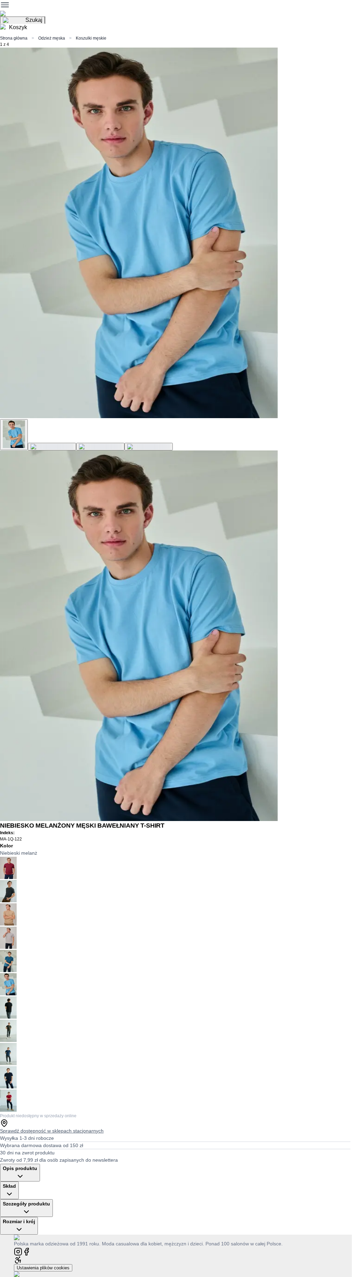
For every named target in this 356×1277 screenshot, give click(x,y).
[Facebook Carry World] (26, 1251)
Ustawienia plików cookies (43, 1267)
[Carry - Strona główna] (23, 1237)
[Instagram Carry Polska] (18, 1251)
